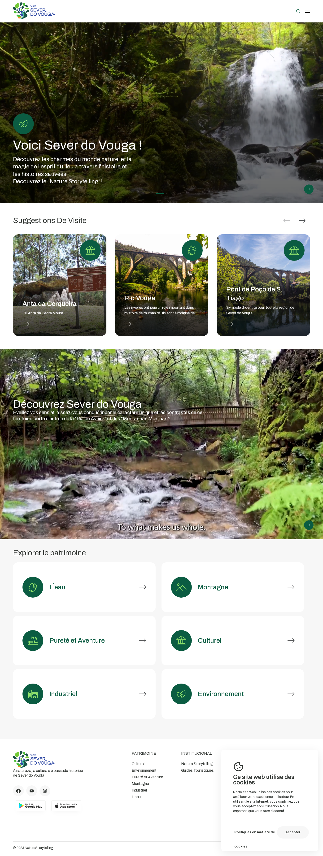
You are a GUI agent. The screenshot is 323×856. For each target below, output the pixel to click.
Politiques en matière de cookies (254, 834)
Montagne (140, 784)
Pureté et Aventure (147, 777)
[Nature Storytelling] (34, 18)
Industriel (139, 790)
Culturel (138, 764)
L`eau (136, 797)
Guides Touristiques (197, 770)
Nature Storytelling (197, 764)
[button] (302, 220)
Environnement (144, 770)
